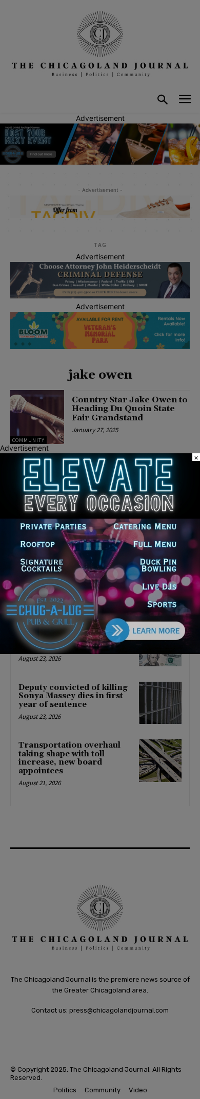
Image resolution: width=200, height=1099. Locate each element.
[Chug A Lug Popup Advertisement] (100, 651)
